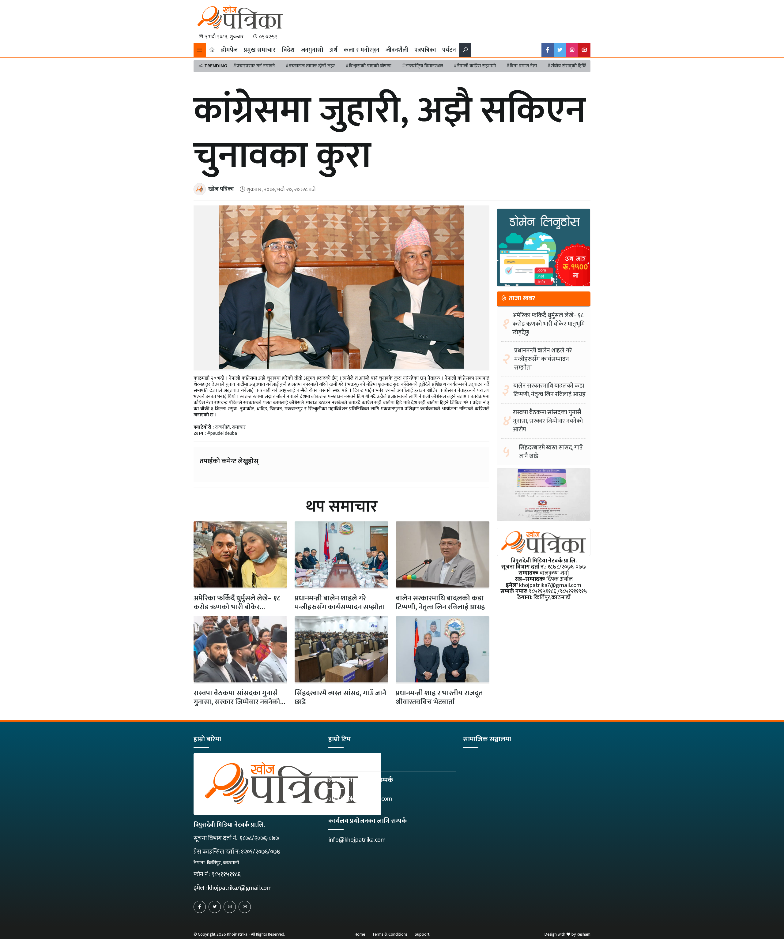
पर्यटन (449, 50)
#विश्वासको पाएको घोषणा (368, 66)
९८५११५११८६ (226, 874)
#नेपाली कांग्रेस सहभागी (475, 66)
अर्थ (333, 50)
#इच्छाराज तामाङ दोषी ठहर (310, 66)
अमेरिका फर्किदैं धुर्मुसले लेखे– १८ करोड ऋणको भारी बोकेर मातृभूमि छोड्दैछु (548, 324)
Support (422, 934)
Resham (583, 934)
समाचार (239, 427)
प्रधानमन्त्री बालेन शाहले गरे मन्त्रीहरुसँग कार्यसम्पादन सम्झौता (340, 602)
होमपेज (229, 50)
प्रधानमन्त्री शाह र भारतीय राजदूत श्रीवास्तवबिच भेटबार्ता (439, 697)
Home (360, 934)
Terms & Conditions (390, 934)
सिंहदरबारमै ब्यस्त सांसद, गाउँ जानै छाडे (340, 697)
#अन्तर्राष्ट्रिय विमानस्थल (422, 66)
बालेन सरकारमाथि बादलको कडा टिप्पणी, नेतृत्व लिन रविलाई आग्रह (440, 602)
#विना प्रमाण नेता (521, 66)
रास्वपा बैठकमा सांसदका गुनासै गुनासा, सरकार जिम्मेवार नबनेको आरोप (237, 702)
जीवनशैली (397, 50)
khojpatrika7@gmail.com (240, 888)
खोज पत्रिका (221, 189)
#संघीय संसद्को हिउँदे (567, 66)
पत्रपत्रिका (425, 50)
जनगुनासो (312, 50)
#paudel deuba (222, 433)
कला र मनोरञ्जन (361, 50)
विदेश (288, 50)
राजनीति (222, 427)
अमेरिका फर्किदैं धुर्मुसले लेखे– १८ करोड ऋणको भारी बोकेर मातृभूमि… (237, 607)
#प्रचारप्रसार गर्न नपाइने (254, 66)
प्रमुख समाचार (260, 50)
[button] (200, 50)
